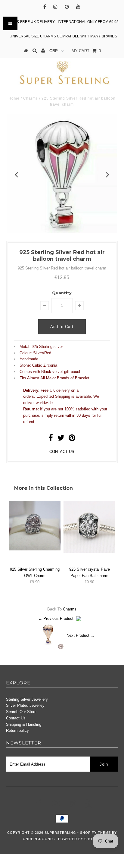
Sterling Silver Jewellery (27, 699)
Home (14, 98)
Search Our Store (21, 711)
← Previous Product (55, 618)
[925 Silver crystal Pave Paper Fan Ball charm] (89, 551)
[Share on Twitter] (60, 439)
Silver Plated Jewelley (25, 705)
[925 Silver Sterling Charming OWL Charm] (34, 549)
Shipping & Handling (23, 724)
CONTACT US (61, 451)
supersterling (60, 832)
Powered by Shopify (79, 839)
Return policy (17, 730)
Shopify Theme (95, 832)
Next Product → (81, 635)
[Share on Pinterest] (72, 439)
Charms (30, 98)
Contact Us (16, 718)
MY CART (86, 51)
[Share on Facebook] (50, 439)
